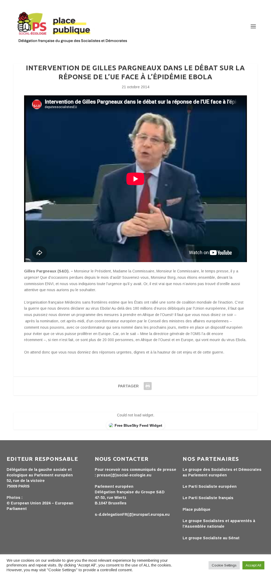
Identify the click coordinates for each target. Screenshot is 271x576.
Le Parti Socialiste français (208, 498)
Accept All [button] (253, 565)
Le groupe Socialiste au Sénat (211, 538)
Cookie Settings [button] (224, 565)
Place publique (196, 509)
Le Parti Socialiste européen (210, 486)
